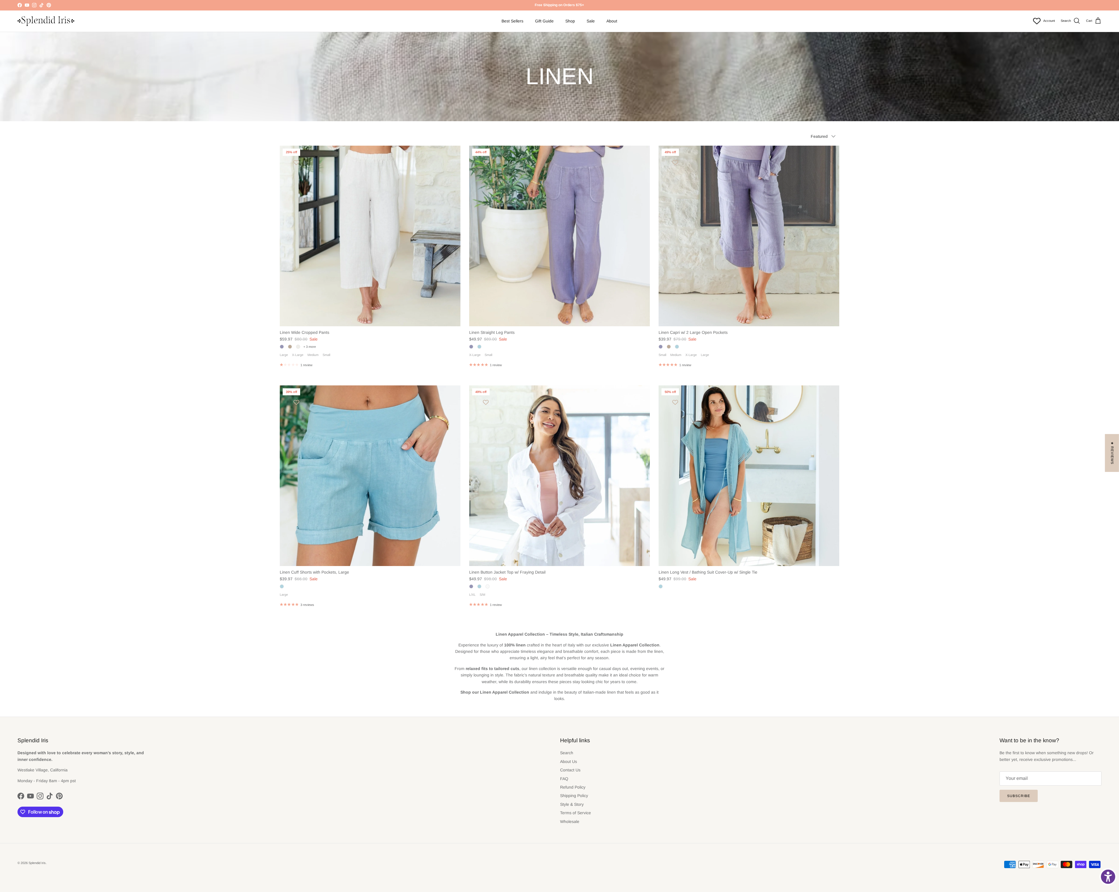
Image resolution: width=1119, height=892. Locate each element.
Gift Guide (544, 21)
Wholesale (569, 821)
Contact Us (570, 770)
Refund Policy (572, 787)
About (611, 21)
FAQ (564, 778)
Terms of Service (575, 812)
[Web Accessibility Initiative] (1108, 877)
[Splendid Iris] (45, 21)
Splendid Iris (37, 863)
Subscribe (1018, 796)
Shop (570, 21)
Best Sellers (512, 21)
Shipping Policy (574, 795)
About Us (568, 761)
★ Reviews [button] (1112, 453)
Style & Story (572, 804)
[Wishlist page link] (1037, 21)
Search (566, 752)
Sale (591, 21)
